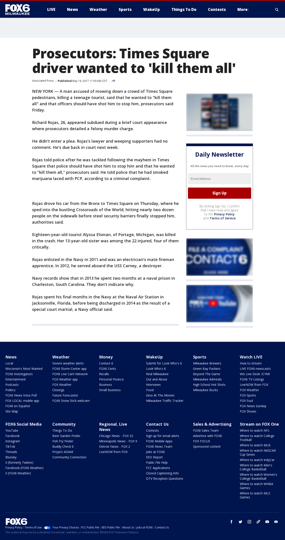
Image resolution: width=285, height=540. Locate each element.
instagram (249, 521)
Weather (61, 357)
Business (105, 384)
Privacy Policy (224, 214)
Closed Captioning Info (162, 473)
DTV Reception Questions (164, 478)
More (242, 9)
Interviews (153, 384)
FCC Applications (158, 468)
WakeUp (154, 357)
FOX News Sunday (253, 406)
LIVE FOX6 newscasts (255, 368)
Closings (58, 390)
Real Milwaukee (157, 374)
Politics (10, 390)
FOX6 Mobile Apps (159, 441)
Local (9, 363)
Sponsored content (207, 446)
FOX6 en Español (17, 406)
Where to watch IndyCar (257, 460)
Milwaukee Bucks (205, 390)
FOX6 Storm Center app (69, 368)
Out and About (156, 379)
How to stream (251, 363)
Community (63, 424)
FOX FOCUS (201, 441)
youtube (267, 521)
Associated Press (43, 81)
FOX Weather (61, 384)
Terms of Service (223, 218)
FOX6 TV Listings (252, 379)
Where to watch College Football (257, 438)
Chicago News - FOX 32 (116, 436)
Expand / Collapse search (277, 9)
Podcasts (12, 384)
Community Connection (69, 457)
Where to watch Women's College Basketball (258, 476)
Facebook (12, 436)
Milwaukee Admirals (207, 379)
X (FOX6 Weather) (18, 473)
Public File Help (157, 462)
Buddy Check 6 (63, 446)
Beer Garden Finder (66, 436)
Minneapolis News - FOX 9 (118, 441)
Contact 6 (106, 363)
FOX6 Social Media (23, 424)
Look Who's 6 (156, 368)
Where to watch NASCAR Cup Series (258, 452)
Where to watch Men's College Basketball (256, 467)
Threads (11, 452)
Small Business (110, 390)
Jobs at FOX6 (155, 452)
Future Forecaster (65, 395)
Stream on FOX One (259, 424)
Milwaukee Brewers (207, 363)
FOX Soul (246, 400)
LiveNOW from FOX (254, 384)
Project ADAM (62, 452)
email (276, 521)
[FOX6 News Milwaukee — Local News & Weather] (20, 9)
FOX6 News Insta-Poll (21, 395)
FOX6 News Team (159, 446)
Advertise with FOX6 (207, 436)
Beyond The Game (206, 374)
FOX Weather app (65, 379)
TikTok (10, 446)
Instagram (12, 441)
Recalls (104, 374)
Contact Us (157, 424)
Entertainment (15, 379)
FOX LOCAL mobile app (22, 400)
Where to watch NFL (255, 430)
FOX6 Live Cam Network (70, 374)
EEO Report (154, 457)
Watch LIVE (251, 357)
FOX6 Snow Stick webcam (71, 400)
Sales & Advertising (212, 424)
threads (258, 521)
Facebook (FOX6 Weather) (24, 468)
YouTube (11, 430)
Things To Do (62, 430)
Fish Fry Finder (62, 441)
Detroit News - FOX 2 (114, 446)
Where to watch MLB (255, 445)
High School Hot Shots (209, 384)
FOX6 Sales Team (206, 430)
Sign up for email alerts (162, 436)
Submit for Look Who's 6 (164, 363)
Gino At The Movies (160, 395)
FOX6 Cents (107, 368)
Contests (152, 430)
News (10, 357)
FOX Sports (248, 395)
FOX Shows (248, 411)
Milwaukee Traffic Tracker (164, 400)
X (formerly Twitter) (19, 462)
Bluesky (10, 457)
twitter (240, 521)
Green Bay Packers (206, 368)
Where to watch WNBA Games (256, 486)
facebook (231, 521)
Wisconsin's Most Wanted (24, 368)
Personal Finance (111, 379)
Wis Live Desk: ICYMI (255, 374)
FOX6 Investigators (19, 374)
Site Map (11, 411)
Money (106, 357)
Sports (199, 357)
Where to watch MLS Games (255, 495)
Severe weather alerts (68, 363)
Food (150, 390)
